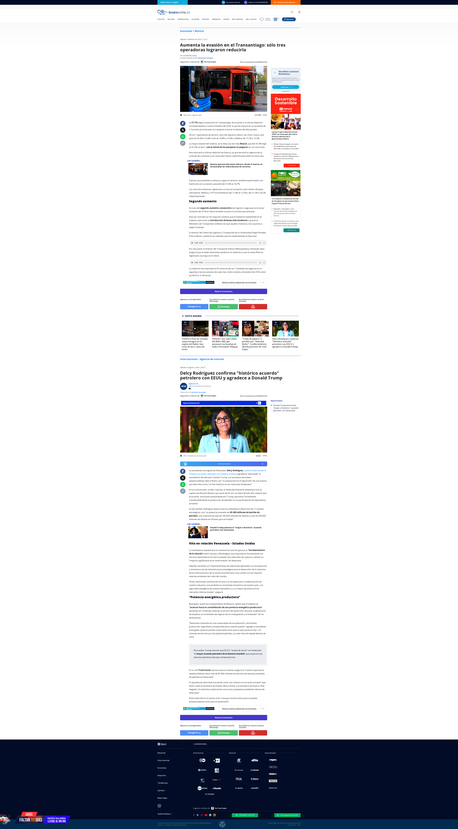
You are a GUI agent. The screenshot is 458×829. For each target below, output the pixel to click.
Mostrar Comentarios (223, 291)
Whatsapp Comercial (246, 815)
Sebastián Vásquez (205, 58)
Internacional (183, 19)
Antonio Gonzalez (198, 392)
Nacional (171, 19)
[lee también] (198, 532)
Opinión (226, 19)
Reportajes (162, 798)
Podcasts (161, 19)
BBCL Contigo (251, 19)
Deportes (205, 19)
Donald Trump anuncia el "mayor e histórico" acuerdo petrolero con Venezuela (235, 528)
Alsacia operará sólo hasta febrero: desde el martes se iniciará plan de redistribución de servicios (236, 165)
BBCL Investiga (237, 19)
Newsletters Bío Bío (233, 2)
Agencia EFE (193, 384)
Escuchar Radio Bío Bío (286, 2)
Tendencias (216, 19)
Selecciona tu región (169, 2)
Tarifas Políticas (164, 814)
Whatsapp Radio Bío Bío (289, 815)
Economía (195, 19)
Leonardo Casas (190, 55)
